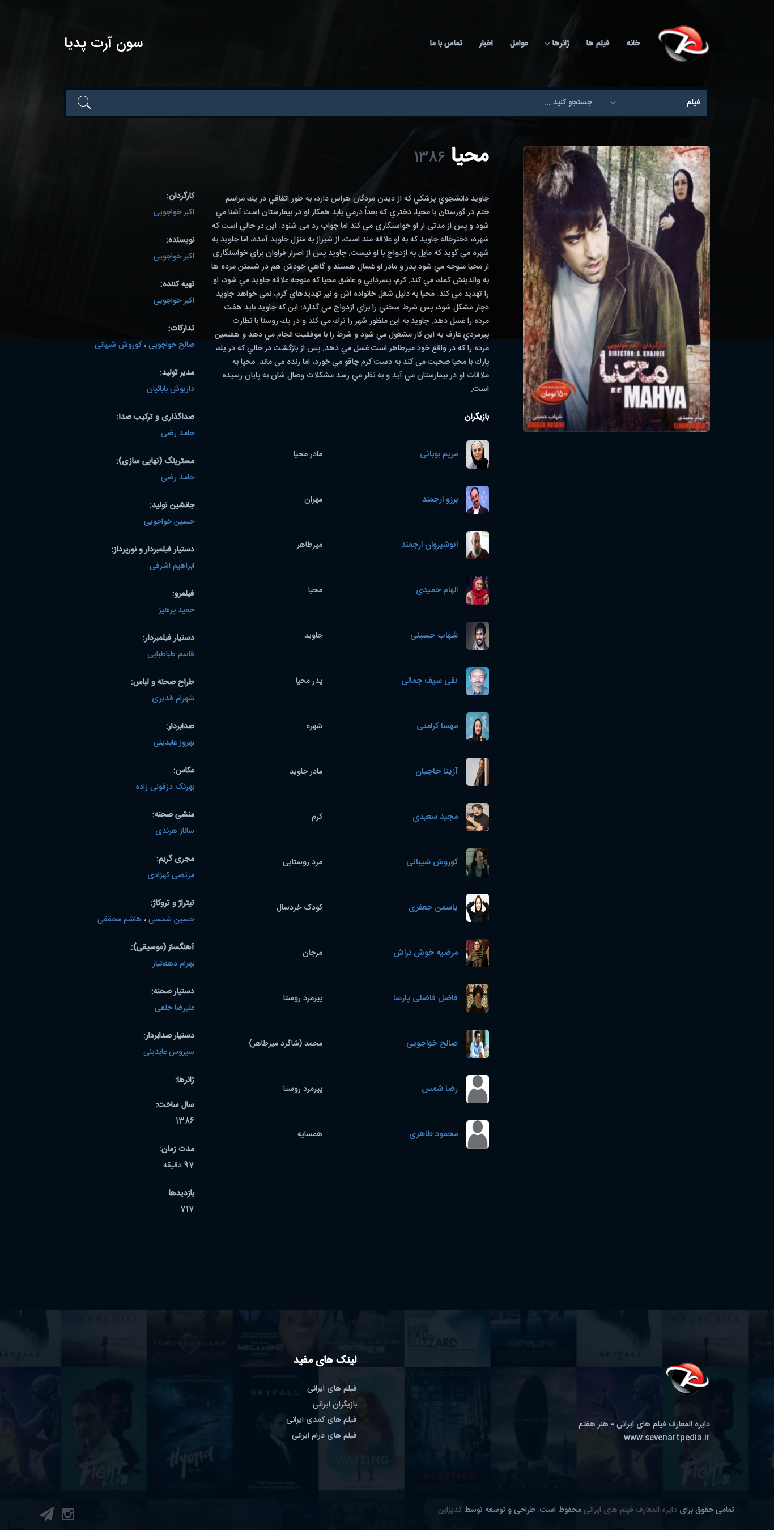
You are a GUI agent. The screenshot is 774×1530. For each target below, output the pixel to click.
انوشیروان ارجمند (429, 545)
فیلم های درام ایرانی (324, 1436)
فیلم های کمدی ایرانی (321, 1420)
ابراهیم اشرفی (172, 566)
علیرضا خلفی (174, 1008)
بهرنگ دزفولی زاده (164, 787)
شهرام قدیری (173, 699)
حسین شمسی (171, 919)
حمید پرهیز (176, 610)
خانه (633, 43)
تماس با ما (446, 43)
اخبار (486, 43)
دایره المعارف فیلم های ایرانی (630, 1510)
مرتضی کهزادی (170, 875)
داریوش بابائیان (170, 389)
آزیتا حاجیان (436, 772)
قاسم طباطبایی (170, 654)
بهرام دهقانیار (173, 964)
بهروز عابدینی (174, 743)
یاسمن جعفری (433, 908)
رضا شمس (440, 1089)
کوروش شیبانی (432, 862)
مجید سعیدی (435, 817)
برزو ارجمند (440, 500)
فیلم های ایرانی (332, 1389)
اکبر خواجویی (174, 212)
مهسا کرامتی (437, 726)
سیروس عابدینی (168, 1052)
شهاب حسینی (434, 636)
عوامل (519, 43)
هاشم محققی (119, 919)
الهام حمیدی (437, 590)
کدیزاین (450, 1510)
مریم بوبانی (439, 454)
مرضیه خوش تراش (425, 953)
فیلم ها (598, 43)
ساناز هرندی (174, 831)
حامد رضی (177, 433)
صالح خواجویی (432, 1044)
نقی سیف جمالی (429, 681)
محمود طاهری (433, 1134)
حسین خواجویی (169, 522)
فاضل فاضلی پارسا (425, 998)
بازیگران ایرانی (335, 1405)
